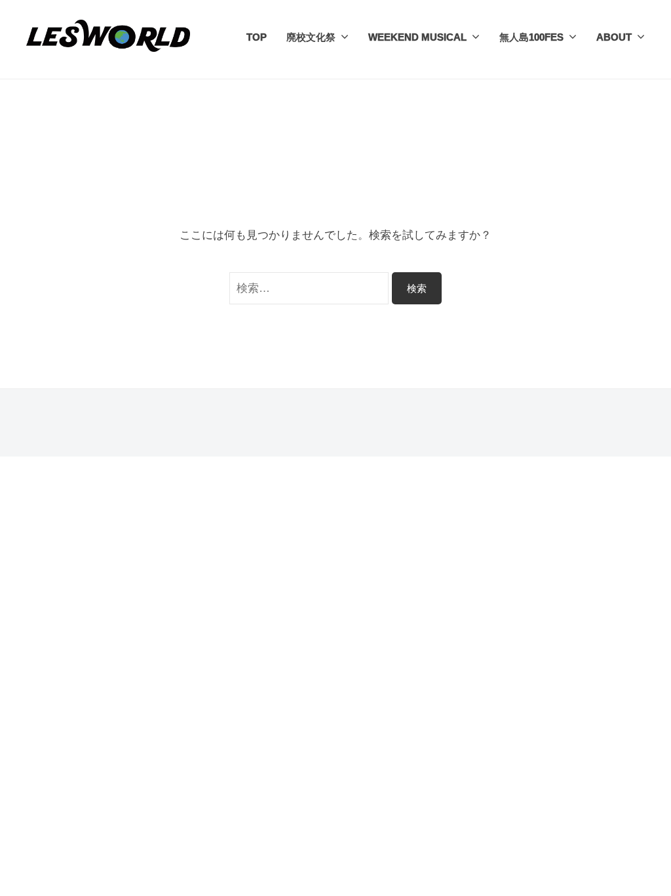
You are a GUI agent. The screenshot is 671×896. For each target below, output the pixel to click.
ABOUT (614, 37)
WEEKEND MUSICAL (417, 37)
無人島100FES (531, 37)
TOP (256, 37)
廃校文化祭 (311, 37)
